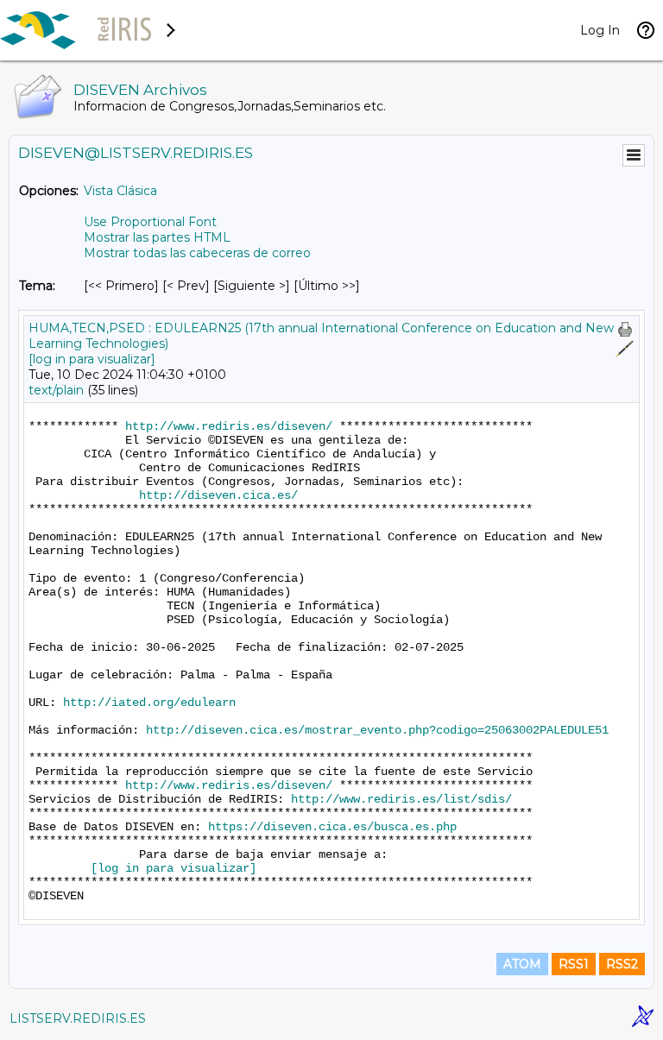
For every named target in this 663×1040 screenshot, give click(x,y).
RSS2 (622, 964)
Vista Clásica (120, 191)
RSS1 (574, 964)
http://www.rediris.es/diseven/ (228, 426)
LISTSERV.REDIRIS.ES (77, 1018)
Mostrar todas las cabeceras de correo (197, 253)
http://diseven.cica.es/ (218, 495)
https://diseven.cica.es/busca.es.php (332, 827)
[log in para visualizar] (91, 359)
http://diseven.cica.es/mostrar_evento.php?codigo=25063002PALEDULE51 (377, 730)
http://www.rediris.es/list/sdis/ (401, 799)
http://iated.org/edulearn (149, 702)
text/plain (56, 390)
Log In (600, 30)
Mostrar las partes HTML (157, 237)
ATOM (522, 964)
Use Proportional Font (150, 222)
